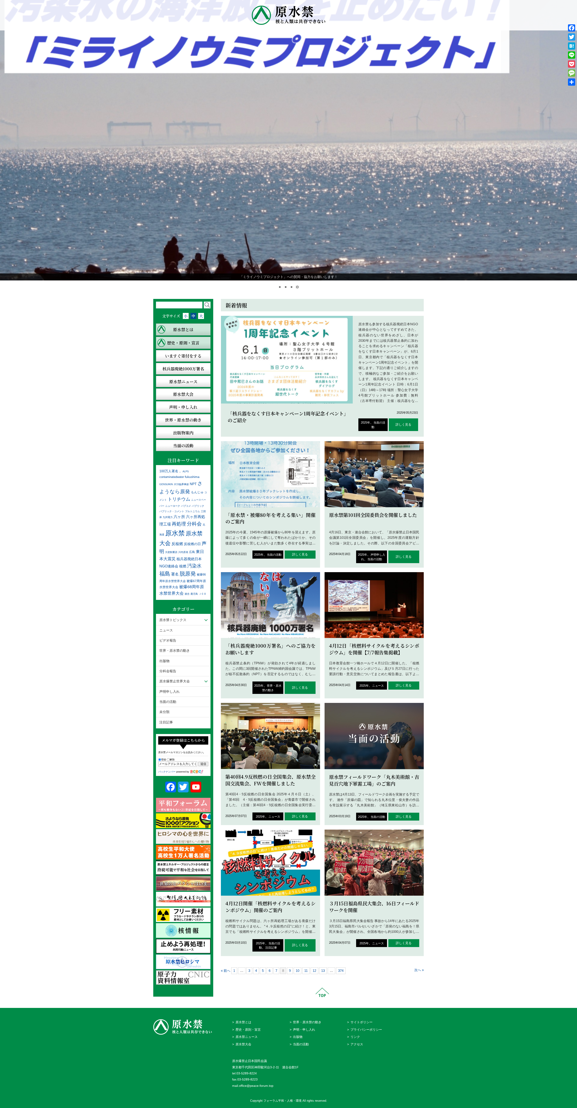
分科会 (194, 524)
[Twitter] (571, 36)
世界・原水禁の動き (174, 650)
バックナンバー (167, 771)
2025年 (365, 422)
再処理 (179, 523)
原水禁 (175, 533)
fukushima (192, 477)
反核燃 (177, 543)
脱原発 (188, 574)
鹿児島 (194, 593)
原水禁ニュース (247, 1037)
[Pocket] (571, 64)
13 (323, 971)
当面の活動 (274, 554)
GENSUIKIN (166, 484)
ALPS (186, 471)
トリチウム (179, 499)
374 (340, 971)
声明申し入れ (169, 691)
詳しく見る (403, 424)
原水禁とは (243, 1022)
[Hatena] (571, 45)
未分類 (164, 712)
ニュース (378, 685)
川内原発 (183, 552)
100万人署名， (170, 471)
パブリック (198, 506)
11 (306, 971)
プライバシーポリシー (366, 1029)
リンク (355, 1037)
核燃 (182, 566)
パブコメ (186, 506)
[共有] (571, 82)
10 (297, 971)
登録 (163, 759)
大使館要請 (171, 552)
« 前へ (225, 971)
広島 (192, 552)
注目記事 (271, 947)
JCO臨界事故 (181, 484)
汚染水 (194, 565)
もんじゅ (197, 492)
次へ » (419, 970)
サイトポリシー (361, 1022)
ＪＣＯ (202, 593)
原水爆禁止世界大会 (174, 681)
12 (314, 971)
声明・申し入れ (304, 1029)
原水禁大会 (243, 1044)
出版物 (164, 661)
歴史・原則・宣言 (248, 1029)
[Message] (571, 73)
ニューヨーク (172, 506)
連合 (187, 593)
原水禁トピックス (172, 620)
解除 (172, 759)
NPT (193, 484)
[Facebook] (571, 27)
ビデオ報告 (167, 640)
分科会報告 (167, 671)
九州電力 (168, 517)
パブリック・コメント (171, 511)
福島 (164, 574)
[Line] (571, 55)
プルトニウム (192, 511)
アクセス (356, 1044)
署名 (175, 574)
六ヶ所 (179, 516)
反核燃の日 (192, 544)
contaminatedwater (171, 477)
